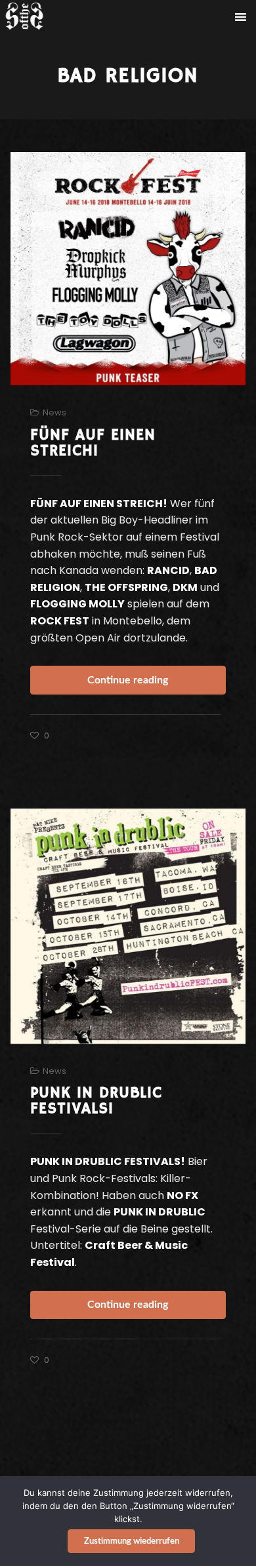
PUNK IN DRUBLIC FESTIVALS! (96, 1100)
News (54, 412)
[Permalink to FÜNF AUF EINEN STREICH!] (128, 268)
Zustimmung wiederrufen (131, 1541)
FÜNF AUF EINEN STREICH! (93, 443)
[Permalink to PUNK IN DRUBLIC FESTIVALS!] (128, 926)
